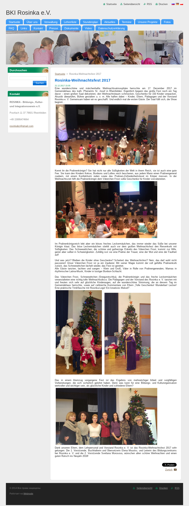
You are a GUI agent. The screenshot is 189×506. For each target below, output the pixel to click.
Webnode (28, 493)
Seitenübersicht (131, 4)
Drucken (163, 4)
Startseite (111, 4)
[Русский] (173, 3)
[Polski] (181, 3)
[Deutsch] (177, 3)
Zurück (169, 469)
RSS (149, 4)
